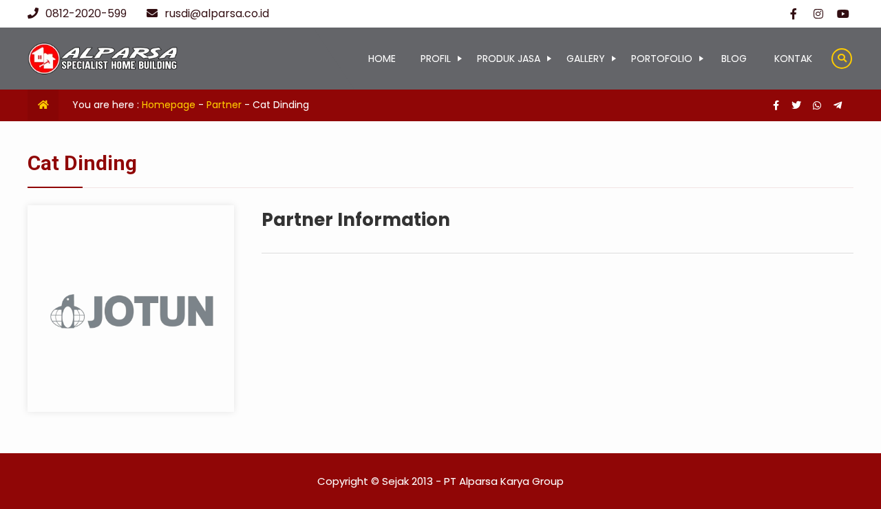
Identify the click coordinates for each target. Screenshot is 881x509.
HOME (382, 58)
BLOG (734, 58)
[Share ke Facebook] (777, 105)
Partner (224, 105)
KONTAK (793, 58)
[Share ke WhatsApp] (818, 105)
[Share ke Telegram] (838, 105)
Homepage (168, 105)
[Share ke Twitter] (797, 105)
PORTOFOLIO (661, 58)
